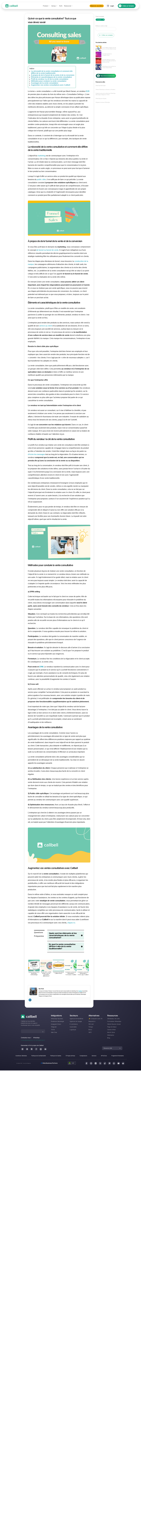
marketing (41, 156)
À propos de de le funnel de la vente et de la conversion (52, 75)
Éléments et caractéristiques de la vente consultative (51, 77)
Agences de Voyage (76, 1021)
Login (112, 6)
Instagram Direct (56, 1024)
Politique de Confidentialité (38, 1055)
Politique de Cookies (55, 1055)
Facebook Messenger (57, 1021)
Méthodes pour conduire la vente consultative (48, 81)
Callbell (80, 991)
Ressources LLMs (108, 1048)
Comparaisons (83, 1055)
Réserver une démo (96, 6)
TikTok (53, 1029)
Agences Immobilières (76, 1018)
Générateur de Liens (113, 1018)
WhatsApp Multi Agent (101, 85)
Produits (45, 6)
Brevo (90, 1029)
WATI (90, 1032)
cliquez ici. (71, 923)
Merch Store (111, 1032)
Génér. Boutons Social (114, 1024)
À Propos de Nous (70, 1055)
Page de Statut (111, 1027)
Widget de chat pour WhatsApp (103, 102)
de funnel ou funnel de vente (47, 250)
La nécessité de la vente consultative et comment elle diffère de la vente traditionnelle (52, 72)
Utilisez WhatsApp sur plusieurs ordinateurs (105, 89)
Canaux (53, 6)
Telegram (54, 1027)
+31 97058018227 (39, 1040)
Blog (108, 1038)
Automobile (73, 1027)
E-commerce (74, 1024)
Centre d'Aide (111, 1029)
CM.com (91, 1024)
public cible (41, 179)
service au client (45, 326)
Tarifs (60, 6)
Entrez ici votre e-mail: (101, 26)
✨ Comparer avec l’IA (95, 1018)
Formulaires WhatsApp (114, 1021)
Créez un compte (107, 35)
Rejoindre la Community (107, 76)
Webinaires (110, 1035)
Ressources (67, 6)
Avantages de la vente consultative (44, 83)
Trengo (91, 1027)
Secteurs (94, 1055)
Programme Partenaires (117, 1055)
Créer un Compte (128, 6)
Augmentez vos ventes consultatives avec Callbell (50, 85)
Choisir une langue (100, 16)
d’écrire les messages (36, 454)
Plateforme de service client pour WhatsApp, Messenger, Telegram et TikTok (106, 94)
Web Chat (54, 1032)
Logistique (73, 1029)
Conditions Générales (21, 1055)
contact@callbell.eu (27, 1040)
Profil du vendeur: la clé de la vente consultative (49, 79)
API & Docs (104, 1055)
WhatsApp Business (57, 1018)
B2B (87, 91)
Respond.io (92, 1021)
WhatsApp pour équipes (101, 98)
